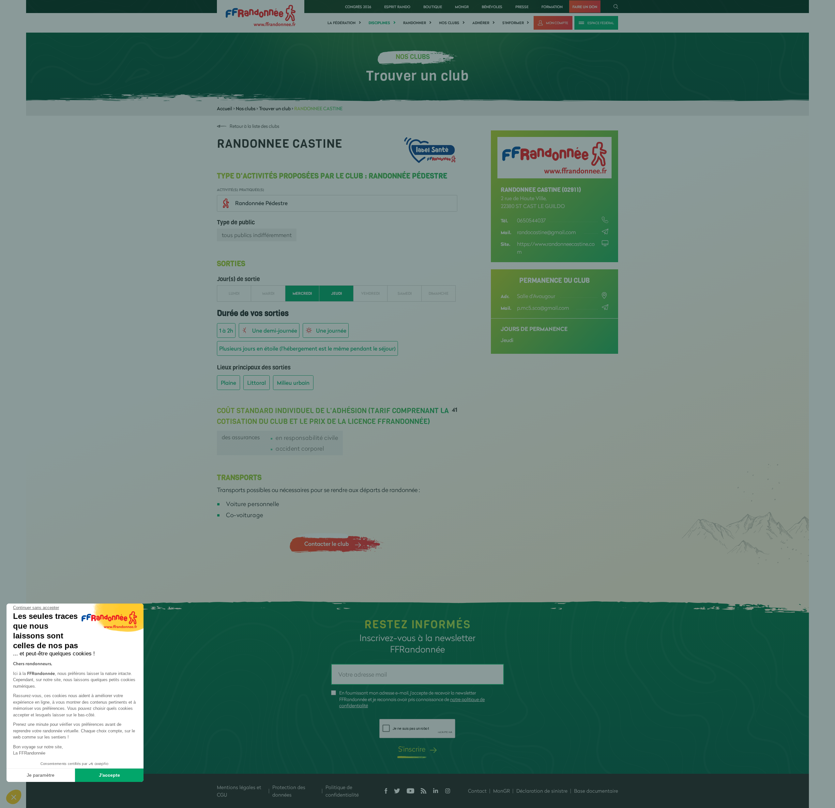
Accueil (224, 108)
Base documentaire (596, 790)
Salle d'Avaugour (536, 295)
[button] (14, 797)
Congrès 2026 (358, 6)
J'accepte (109, 775)
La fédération (341, 22)
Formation (552, 6)
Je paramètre (40, 775)
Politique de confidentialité (342, 791)
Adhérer (480, 22)
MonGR (462, 6)
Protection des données (288, 791)
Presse (521, 6)
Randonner (414, 22)
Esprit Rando (397, 6)
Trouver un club (275, 108)
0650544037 (531, 220)
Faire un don (584, 6)
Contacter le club (326, 543)
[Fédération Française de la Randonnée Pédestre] (261, 15)
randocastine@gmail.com (546, 232)
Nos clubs (449, 22)
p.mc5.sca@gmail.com (543, 307)
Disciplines (379, 22)
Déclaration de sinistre (542, 790)
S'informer (513, 22)
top (389, 764)
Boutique (432, 6)
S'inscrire (411, 749)
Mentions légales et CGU (239, 791)
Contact (477, 790)
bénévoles (492, 6)
